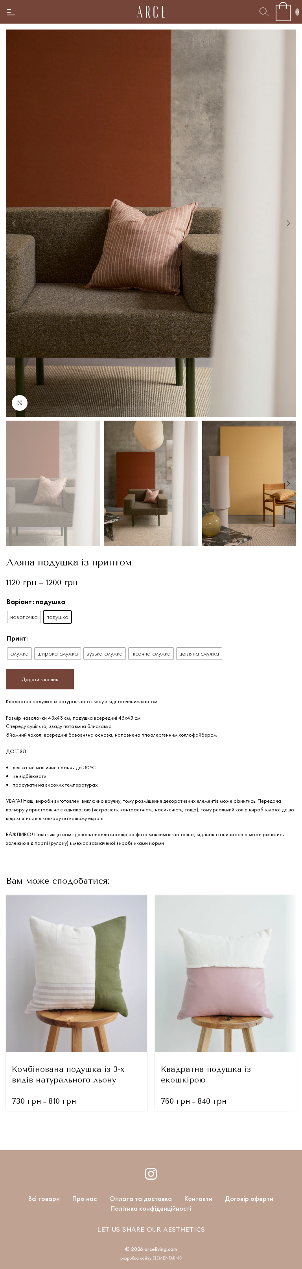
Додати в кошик (40, 679)
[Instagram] (151, 1174)
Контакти (198, 1198)
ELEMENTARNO (167, 1258)
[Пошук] (264, 12)
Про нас (84, 1198)
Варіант (19, 601)
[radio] (24, 617)
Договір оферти (249, 1198)
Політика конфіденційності (150, 1208)
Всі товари (44, 1198)
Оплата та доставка (140, 1198)
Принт (16, 638)
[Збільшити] (20, 403)
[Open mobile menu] (11, 12)
